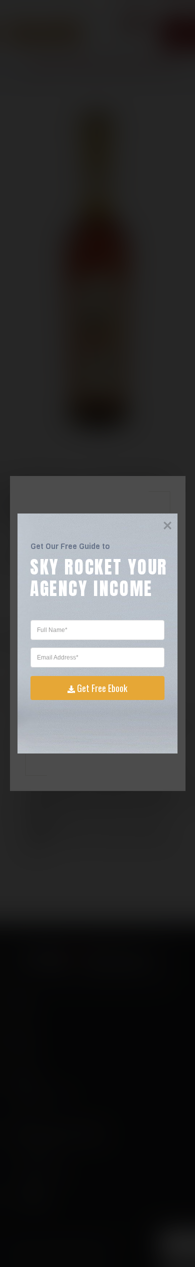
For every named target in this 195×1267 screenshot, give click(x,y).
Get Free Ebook (102, 688)
